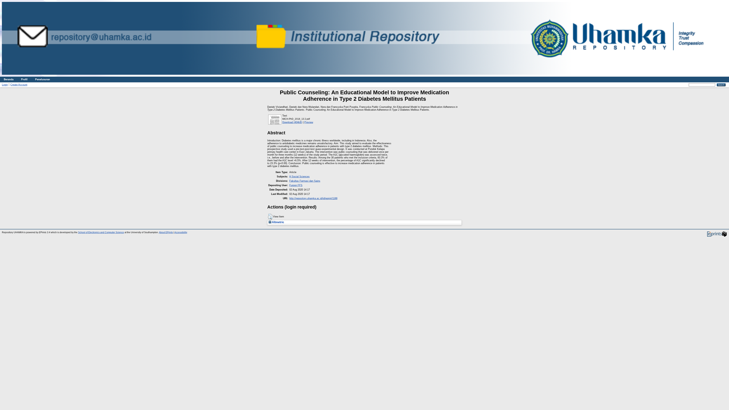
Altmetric (277, 222)
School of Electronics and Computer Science (101, 232)
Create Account (18, 84)
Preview (308, 122)
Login (5, 84)
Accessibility (180, 232)
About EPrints (166, 232)
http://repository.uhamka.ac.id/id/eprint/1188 (313, 198)
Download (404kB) (292, 122)
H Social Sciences (299, 176)
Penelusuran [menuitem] (42, 79)
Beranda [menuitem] (8, 79)
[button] (270, 217)
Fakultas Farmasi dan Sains (304, 180)
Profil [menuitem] (24, 79)
